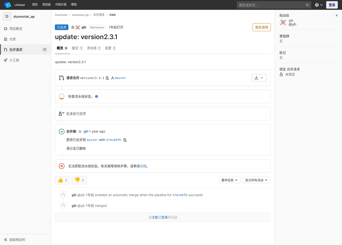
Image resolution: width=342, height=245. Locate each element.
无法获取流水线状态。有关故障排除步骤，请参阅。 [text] (109, 166)
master (120, 78)
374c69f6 (113, 140)
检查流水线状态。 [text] (81, 96)
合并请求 (98, 15)
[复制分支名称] (107, 78)
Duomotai (61, 15)
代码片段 (61, 4)
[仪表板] (15, 5)
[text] (96, 96)
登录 (332, 5)
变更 (110, 48)
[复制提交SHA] (125, 140)
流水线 (93, 48)
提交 (77, 48)
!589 (112, 15)
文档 (143, 166)
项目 (35, 4)
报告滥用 (261, 27)
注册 (154, 217)
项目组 (46, 4)
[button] (25, 239)
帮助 (74, 4)
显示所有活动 (254, 180)
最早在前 (228, 180)
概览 (62, 48)
